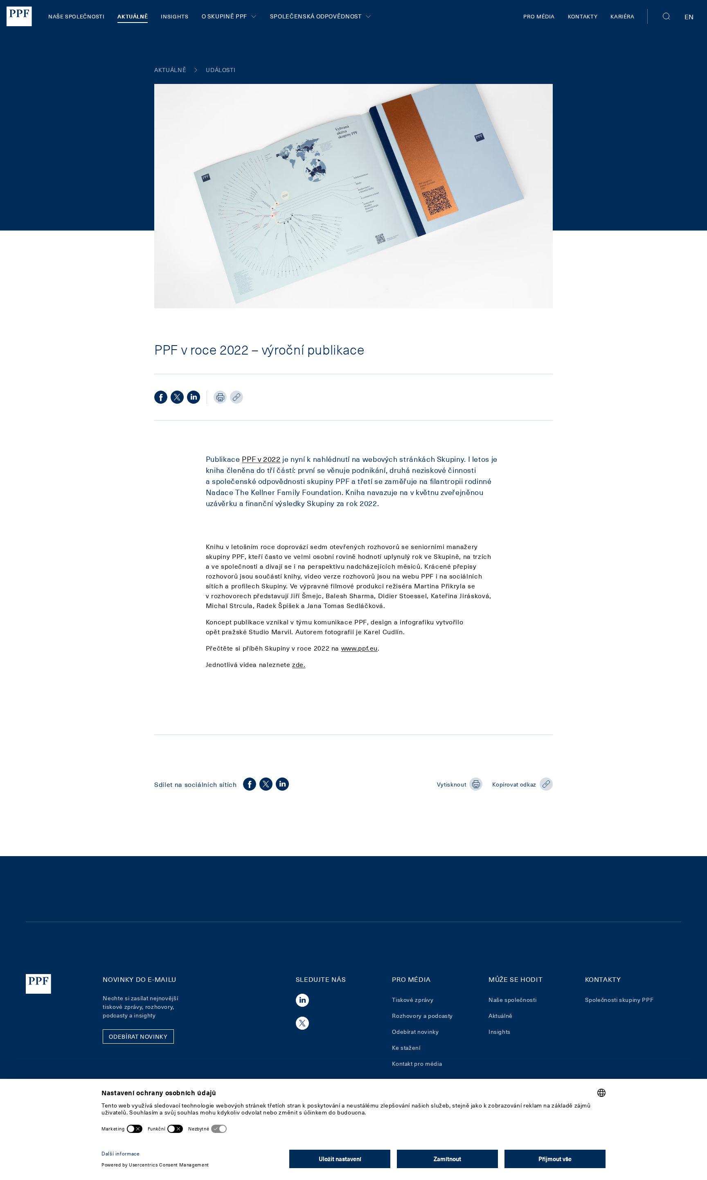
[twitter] (177, 397)
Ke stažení (406, 1047)
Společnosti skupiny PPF (619, 999)
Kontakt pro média (417, 1063)
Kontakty (582, 16)
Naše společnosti (76, 16)
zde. (299, 664)
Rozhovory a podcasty (422, 1015)
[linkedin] (193, 397)
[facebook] (160, 397)
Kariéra (622, 16)
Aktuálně (132, 16)
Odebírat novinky (415, 1031)
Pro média (539, 16)
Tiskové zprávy (412, 999)
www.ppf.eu (359, 648)
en (689, 16)
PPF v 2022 (261, 458)
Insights (174, 16)
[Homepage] (19, 16)
